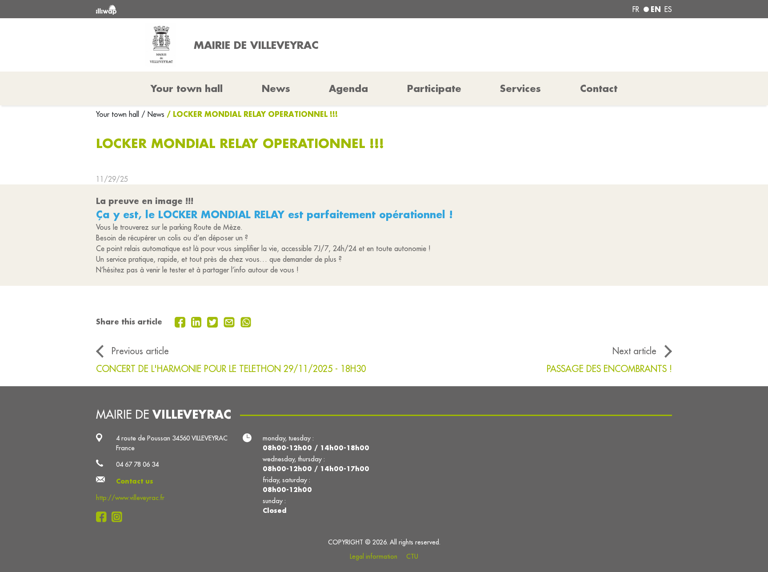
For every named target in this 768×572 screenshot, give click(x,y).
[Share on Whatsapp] (246, 321)
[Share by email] (230, 321)
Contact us (134, 481)
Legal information (373, 556)
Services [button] (520, 88)
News (276, 88)
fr (635, 9)
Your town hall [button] (187, 88)
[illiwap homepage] (213, 9)
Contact (598, 88)
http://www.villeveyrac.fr (130, 497)
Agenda (348, 88)
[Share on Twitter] (213, 321)
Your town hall (118, 114)
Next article (634, 350)
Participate (434, 88)
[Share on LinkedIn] (197, 321)
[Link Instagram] (119, 517)
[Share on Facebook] (181, 321)
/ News (152, 114)
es (668, 9)
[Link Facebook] (104, 517)
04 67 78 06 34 (137, 464)
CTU (412, 556)
